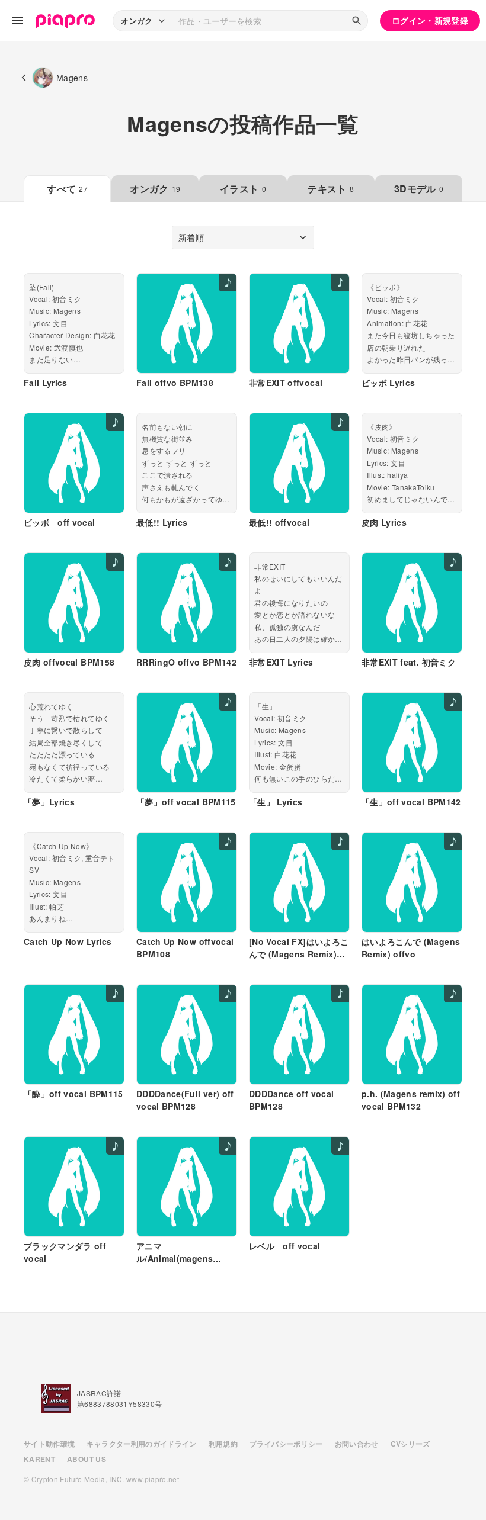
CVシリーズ (410, 1443)
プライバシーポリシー (286, 1443)
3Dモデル (418, 188)
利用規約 (223, 1443)
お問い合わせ (357, 1443)
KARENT (39, 1459)
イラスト (243, 188)
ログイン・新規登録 (430, 20)
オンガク (155, 188)
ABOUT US (86, 1459)
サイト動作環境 (49, 1443)
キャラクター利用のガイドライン (141, 1443)
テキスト (331, 188)
